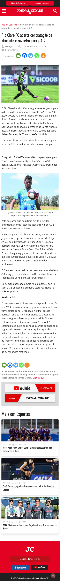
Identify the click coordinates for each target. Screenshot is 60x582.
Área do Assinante (41, 3)
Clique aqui (38, 377)
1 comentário (11, 49)
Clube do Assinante (18, 3)
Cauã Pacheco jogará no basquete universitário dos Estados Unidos (28, 488)
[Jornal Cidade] (30, 11)
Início (4, 24)
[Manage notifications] (53, 575)
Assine (30, 398)
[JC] (30, 549)
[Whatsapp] (37, 55)
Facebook (20, 567)
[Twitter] (31, 55)
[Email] (18, 55)
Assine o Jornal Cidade (30, 559)
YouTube (30, 388)
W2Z (47, 578)
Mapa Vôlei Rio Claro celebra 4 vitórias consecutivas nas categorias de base (27, 449)
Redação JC (10, 46)
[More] (43, 55)
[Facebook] (25, 55)
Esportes (13, 24)
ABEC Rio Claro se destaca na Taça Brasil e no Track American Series (30, 526)
